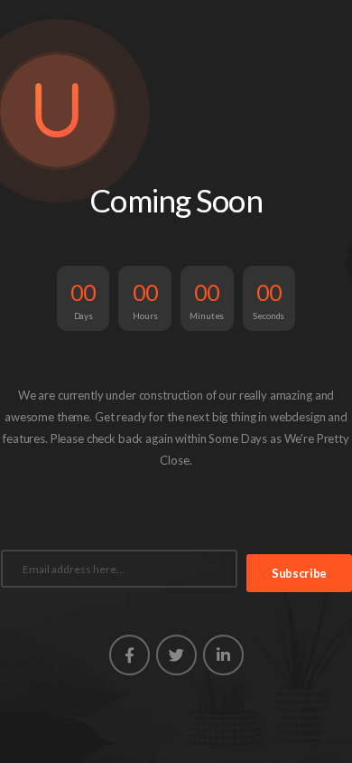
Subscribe (299, 573)
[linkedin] (223, 655)
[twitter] (176, 655)
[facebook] (129, 655)
